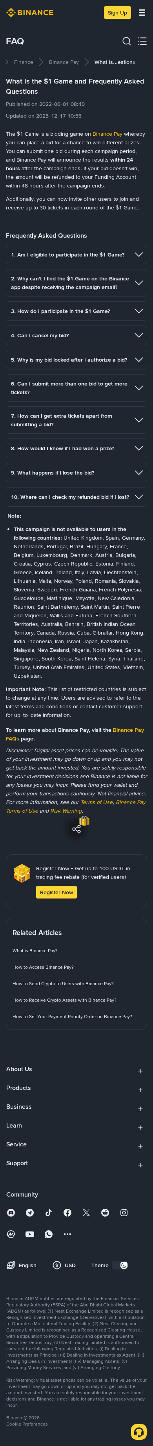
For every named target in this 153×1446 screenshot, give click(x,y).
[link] (23, 62)
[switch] (120, 1265)
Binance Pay (107, 133)
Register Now (56, 892)
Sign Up (117, 12)
